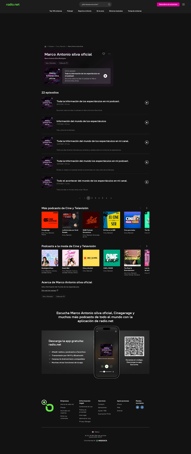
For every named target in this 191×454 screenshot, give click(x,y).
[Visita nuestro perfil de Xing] (142, 407)
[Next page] (106, 198)
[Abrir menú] (183, 4)
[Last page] (111, 198)
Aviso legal (82, 415)
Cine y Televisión (51, 63)
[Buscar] (109, 4)
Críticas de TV (63, 63)
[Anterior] (140, 207)
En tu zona (100, 11)
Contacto (101, 404)
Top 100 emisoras (56, 11)
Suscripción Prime (104, 414)
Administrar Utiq (85, 418)
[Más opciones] (109, 53)
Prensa (62, 407)
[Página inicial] (45, 46)
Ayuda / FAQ (102, 411)
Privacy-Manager (85, 421)
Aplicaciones (102, 407)
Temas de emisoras (134, 11)
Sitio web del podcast (49, 290)
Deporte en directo (84, 11)
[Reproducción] (105, 76)
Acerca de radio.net (67, 404)
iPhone (119, 404)
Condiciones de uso (85, 406)
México (96, 432)
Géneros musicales (116, 11)
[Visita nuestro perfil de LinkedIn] (137, 407)
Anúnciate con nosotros (65, 412)
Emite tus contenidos (64, 417)
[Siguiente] (146, 207)
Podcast (70, 11)
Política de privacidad (82, 411)
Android (119, 411)
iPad (118, 407)
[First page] (80, 198)
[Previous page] (84, 198)
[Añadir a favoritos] (103, 53)
